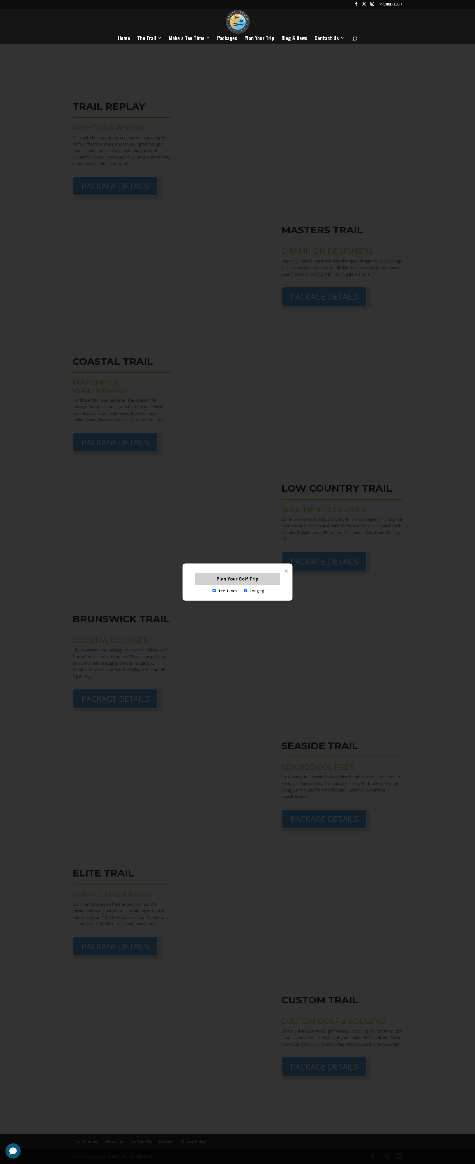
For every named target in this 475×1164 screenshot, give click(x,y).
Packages (227, 39)
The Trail (146, 39)
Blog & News (294, 39)
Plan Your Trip (259, 39)
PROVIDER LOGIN (391, 4)
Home (124, 39)
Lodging (257, 591)
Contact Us (326, 39)
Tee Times (227, 591)
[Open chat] (13, 1150)
